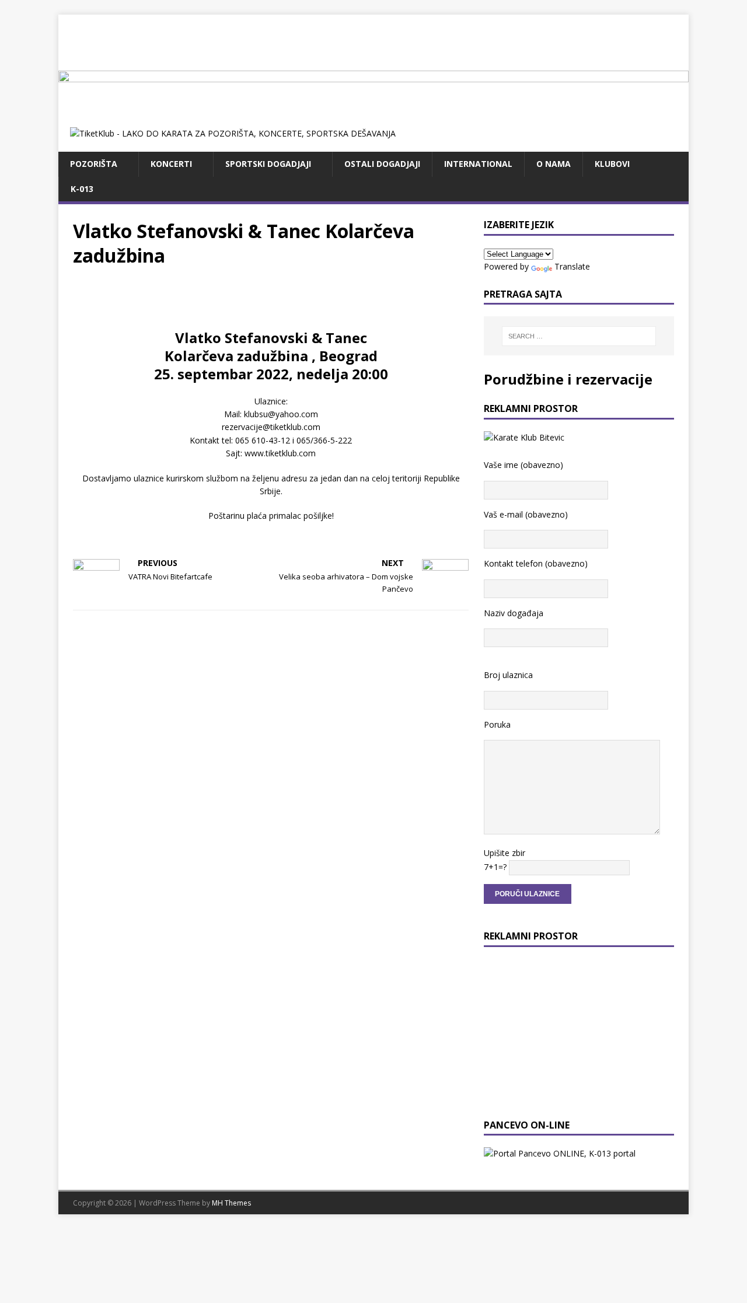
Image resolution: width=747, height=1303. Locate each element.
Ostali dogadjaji (382, 163)
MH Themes (231, 1203)
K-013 (82, 188)
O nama (553, 163)
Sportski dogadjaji (268, 163)
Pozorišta (93, 163)
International (478, 163)
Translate (572, 266)
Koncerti (171, 163)
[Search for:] (579, 336)
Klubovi (612, 163)
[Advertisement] (373, 41)
